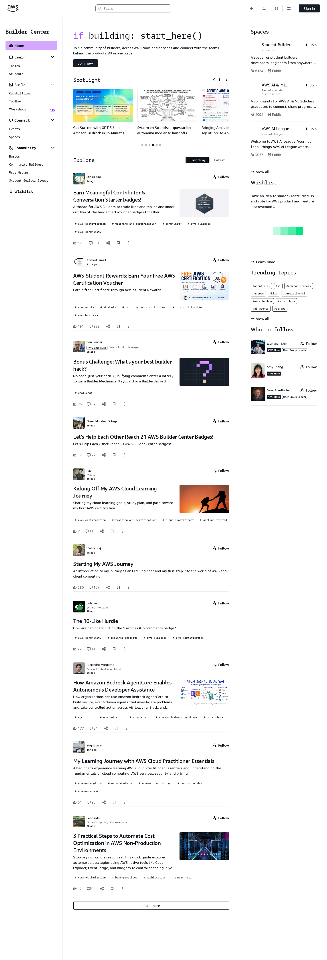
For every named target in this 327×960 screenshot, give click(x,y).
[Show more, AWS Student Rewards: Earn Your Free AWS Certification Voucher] (128, 326)
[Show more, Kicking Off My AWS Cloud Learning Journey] (122, 531)
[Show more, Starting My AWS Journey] (128, 587)
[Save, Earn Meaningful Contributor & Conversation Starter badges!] (118, 243)
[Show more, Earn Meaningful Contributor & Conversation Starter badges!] (128, 243)
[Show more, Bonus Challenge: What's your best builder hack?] (124, 404)
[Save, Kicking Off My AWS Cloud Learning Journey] (112, 531)
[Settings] (276, 8)
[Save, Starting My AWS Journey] (118, 587)
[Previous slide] (214, 79)
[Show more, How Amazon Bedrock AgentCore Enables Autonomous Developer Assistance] (126, 728)
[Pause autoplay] (220, 79)
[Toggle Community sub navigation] (52, 147)
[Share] (108, 243)
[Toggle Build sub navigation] (52, 84)
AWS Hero (274, 350)
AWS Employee (97, 347)
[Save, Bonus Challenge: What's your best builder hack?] (114, 404)
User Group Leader (294, 350)
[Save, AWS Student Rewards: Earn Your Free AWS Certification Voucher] (118, 326)
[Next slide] (226, 79)
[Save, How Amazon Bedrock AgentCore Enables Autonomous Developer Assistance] (116, 728)
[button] (251, 8)
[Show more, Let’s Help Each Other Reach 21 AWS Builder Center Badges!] (124, 455)
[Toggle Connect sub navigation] (52, 120)
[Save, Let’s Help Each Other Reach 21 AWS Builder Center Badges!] (114, 455)
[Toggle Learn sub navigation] (52, 57)
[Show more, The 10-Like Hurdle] (124, 649)
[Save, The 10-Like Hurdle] (114, 649)
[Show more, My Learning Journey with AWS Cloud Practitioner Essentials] (124, 802)
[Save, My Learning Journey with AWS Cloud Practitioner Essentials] (114, 802)
